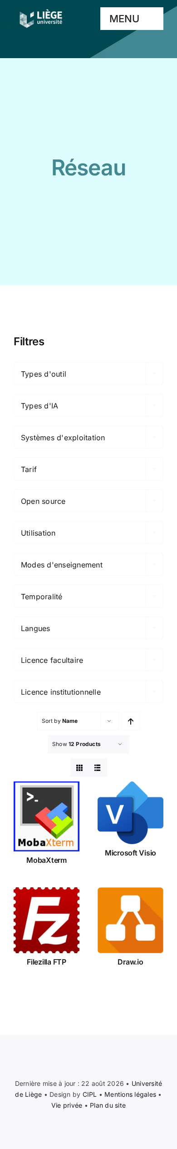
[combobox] (88, 373)
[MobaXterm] (46, 816)
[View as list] (98, 767)
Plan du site (108, 1105)
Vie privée (66, 1105)
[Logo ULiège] (41, 9)
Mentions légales (130, 1094)
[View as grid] (79, 767)
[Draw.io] (130, 920)
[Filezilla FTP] (46, 920)
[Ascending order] (131, 721)
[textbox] (88, 374)
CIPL (90, 1094)
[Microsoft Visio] (130, 812)
